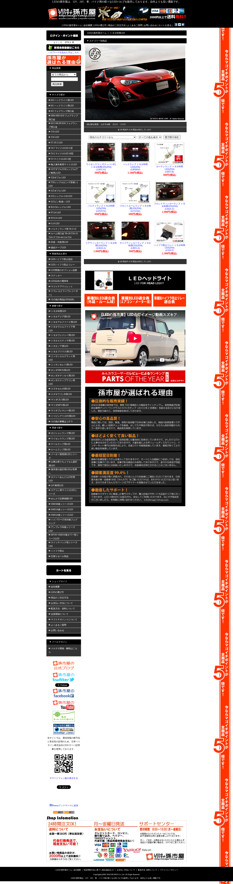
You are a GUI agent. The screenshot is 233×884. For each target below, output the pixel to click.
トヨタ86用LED (58, 311)
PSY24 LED (56, 218)
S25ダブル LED (58, 190)
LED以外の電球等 (59, 281)
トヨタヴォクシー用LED (63, 335)
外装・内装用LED (59, 242)
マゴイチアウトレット (62, 286)
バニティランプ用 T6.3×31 (63, 229)
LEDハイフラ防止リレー (63, 264)
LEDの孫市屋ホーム (72, 25)
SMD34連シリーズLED (62, 509)
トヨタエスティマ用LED (63, 340)
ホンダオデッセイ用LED (63, 375)
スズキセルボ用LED (60, 388)
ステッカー (56, 275)
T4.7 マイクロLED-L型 (62, 148)
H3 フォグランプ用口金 (62, 111)
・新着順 (122, 124)
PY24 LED (56, 212)
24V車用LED (57, 485)
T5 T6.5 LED (57, 142)
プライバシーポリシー (169, 870)
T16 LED (55, 137)
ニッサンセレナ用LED (62, 364)
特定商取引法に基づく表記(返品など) (99, 870)
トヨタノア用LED (59, 346)
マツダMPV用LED (60, 405)
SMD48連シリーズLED (62, 504)
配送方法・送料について (63, 608)
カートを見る (164, 25)
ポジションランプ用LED (63, 433)
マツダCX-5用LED (60, 399)
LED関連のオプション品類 (64, 270)
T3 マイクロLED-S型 (61, 159)
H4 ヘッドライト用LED (62, 100)
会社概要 (88, 25)
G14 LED (55, 223)
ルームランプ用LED (60, 449)
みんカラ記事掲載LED (62, 498)
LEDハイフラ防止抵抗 (62, 259)
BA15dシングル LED (61, 207)
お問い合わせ (150, 25)
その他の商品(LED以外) (62, 299)
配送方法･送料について (147, 870)
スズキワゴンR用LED (61, 394)
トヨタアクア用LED (60, 316)
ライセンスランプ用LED (63, 438)
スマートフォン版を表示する (64, 778)
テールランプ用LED (60, 444)
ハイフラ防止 (57, 551)
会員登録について (59, 614)
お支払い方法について (62, 603)
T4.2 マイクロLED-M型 (62, 153)
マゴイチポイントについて (64, 619)
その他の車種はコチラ (62, 421)
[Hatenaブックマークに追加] (182, 25)
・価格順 (114, 124)
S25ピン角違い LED (60, 201)
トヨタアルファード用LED (64, 322)
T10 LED (55, 131)
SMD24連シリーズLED (62, 515)
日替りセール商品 (59, 556)
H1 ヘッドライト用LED (62, 105)
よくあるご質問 (134, 25)
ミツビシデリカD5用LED (63, 416)
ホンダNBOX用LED (60, 370)
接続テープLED (58, 247)
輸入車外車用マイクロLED (64, 164)
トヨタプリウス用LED (62, 351)
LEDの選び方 (100, 25)
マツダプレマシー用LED (63, 410)
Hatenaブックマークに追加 (65, 805)
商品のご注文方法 (117, 25)
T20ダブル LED (58, 177)
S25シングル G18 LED (61, 196)
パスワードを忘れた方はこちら (63, 52)
